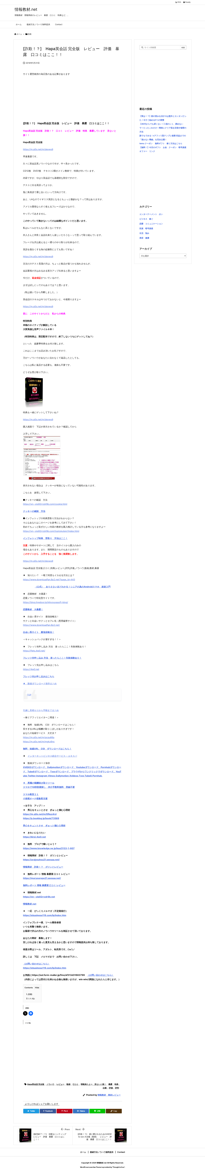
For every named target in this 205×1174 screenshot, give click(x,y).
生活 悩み (144, 233)
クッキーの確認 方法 (34, 511)
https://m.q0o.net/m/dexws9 (38, 149)
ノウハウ (50, 1084)
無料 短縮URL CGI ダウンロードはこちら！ (47, 748)
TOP (29, 695)
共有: (29, 994)
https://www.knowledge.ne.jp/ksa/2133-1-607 (49, 848)
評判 (117, 1088)
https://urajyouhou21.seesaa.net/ (41, 859)
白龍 (105, 1088)
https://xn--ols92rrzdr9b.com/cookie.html (45, 504)
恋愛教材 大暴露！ (33, 609)
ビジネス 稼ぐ (146, 219)
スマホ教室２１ (31, 794)
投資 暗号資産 (146, 228)
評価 (111, 1088)
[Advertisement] (72, 98)
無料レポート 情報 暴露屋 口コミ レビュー (44, 885)
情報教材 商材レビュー (109, 1095)
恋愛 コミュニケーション (151, 223)
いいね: (30, 998)
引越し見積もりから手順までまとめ (41, 710)
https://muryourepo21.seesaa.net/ (42, 878)
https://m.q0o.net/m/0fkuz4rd (39, 814)
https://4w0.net (31, 669)
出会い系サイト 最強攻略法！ (38, 632)
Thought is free (118, 1167)
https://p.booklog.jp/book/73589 (41, 818)
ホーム (19, 34)
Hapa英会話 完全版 (35, 1084)
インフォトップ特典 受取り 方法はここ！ (45, 538)
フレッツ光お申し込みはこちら (38, 676)
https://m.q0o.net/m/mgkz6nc (39, 741)
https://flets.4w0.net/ (34, 650)
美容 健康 (144, 238)
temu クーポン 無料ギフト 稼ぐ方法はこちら (160, 143)
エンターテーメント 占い (151, 214)
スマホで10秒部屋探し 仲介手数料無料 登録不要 (49, 787)
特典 (116, 1084)
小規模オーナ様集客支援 (35, 798)
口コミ (76, 1084)
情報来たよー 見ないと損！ (93, 1084)
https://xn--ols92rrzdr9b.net (39, 896)
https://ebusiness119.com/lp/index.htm (44, 915)
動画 (68, 1084)
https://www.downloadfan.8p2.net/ (41, 625)
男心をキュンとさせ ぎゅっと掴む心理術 (44, 825)
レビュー (60, 1084)
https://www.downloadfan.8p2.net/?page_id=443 (49, 579)
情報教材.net (29, 903)
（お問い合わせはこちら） (36, 963)
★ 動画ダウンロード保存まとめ (40, 683)
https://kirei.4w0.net (34, 836)
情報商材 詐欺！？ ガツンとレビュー (43, 866)
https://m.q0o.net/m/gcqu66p (38, 737)
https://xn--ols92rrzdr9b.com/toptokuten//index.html (51, 531)
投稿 (29, 34)
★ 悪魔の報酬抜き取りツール (38, 782)
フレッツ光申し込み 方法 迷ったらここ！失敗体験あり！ (52, 657)
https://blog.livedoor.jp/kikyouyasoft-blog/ (45, 602)
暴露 (110, 1084)
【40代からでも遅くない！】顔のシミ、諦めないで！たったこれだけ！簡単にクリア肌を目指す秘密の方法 (162, 128)
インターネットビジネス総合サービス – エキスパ (52, 756)
